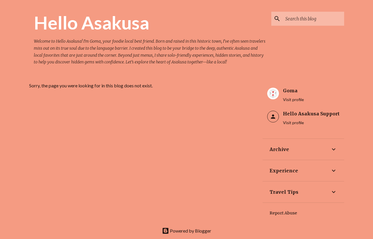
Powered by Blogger (190, 230)
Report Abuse (283, 213)
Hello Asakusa (91, 22)
